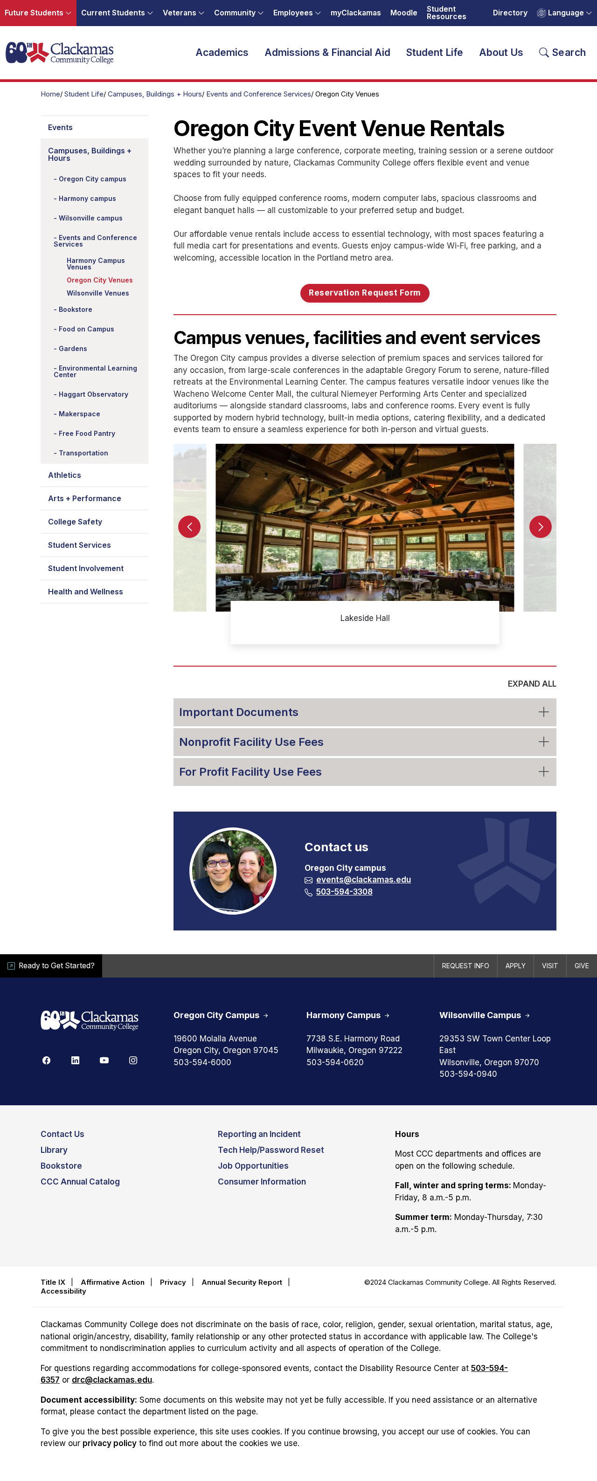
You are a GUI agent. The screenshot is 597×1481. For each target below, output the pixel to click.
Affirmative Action (113, 1282)
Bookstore (75, 309)
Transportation (83, 453)
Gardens (73, 348)
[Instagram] (133, 1060)
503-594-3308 (344, 891)
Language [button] (566, 12)
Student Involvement (86, 568)
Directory (510, 12)
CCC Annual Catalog (80, 1181)
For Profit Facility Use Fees (250, 771)
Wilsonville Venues (98, 293)
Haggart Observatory (93, 394)
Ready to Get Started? (57, 965)
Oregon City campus (92, 179)
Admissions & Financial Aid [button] (327, 52)
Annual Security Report (241, 1282)
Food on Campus (86, 329)
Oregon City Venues (100, 280)
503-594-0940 (468, 1074)
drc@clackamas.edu (112, 1380)
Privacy (173, 1282)
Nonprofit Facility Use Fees (251, 742)
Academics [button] (222, 52)
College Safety (75, 521)
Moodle (403, 12)
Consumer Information (262, 1181)
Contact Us (62, 1134)
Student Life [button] (434, 52)
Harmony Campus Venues (96, 263)
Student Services (79, 545)
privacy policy (110, 1443)
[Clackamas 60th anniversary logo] (90, 1021)
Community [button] (235, 12)
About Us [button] (501, 52)
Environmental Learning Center (95, 371)
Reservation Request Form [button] (365, 292)
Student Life (84, 94)
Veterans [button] (179, 12)
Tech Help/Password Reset (271, 1150)
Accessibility (63, 1291)
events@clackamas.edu (363, 879)
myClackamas (356, 12)
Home (50, 94)
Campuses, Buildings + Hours (155, 94)
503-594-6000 (202, 1062)
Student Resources (446, 13)
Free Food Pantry (87, 433)
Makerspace (79, 414)
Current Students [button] (113, 12)
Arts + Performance (84, 498)
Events (60, 127)
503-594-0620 (335, 1062)
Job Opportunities (253, 1166)
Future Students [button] (34, 12)
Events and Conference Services (258, 94)
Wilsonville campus (91, 218)
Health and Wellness (85, 591)
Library (54, 1150)
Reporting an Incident (259, 1134)
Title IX (53, 1282)
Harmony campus (87, 198)
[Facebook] (46, 1060)
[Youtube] (104, 1060)
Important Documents (238, 712)
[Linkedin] (75, 1060)
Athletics (64, 475)
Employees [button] (293, 12)
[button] (540, 527)
